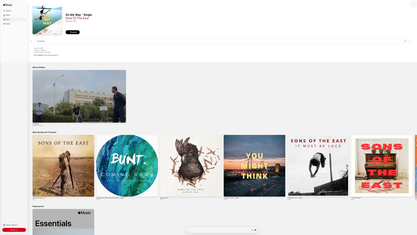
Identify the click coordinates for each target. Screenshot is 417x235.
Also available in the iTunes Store (45, 55)
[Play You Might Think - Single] (226, 194)
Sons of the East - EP (40, 136)
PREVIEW (404, 41)
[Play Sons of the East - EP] (35, 194)
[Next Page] (414, 166)
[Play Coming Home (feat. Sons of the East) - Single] (99, 194)
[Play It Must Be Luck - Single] (290, 194)
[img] (7, 5)
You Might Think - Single (232, 136)
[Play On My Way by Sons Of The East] (35, 41)
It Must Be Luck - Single (295, 136)
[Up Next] (252, 230)
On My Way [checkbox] (41, 41)
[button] (14, 11)
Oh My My (36, 124)
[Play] (35, 120)
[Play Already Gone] (162, 194)
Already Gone (164, 136)
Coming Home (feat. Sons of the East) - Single (112, 136)
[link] (45, 132)
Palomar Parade (356, 136)
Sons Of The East (77, 18)
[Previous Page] (30, 166)
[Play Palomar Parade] (353, 194)
